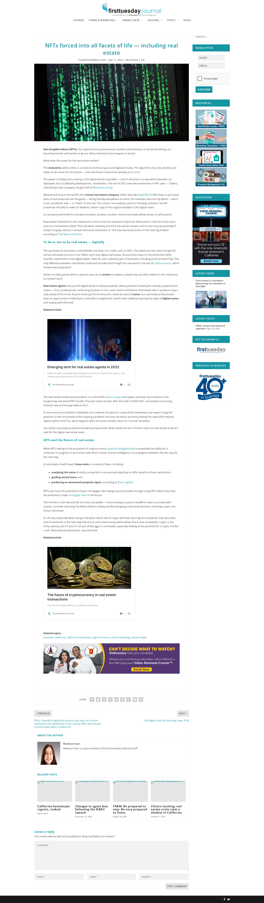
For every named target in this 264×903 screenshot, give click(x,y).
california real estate (78, 637)
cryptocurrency (162, 263)
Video (187, 20)
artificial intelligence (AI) (121, 448)
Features (153, 20)
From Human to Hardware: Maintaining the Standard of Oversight (210, 283)
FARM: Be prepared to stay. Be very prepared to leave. (130, 809)
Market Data (131, 20)
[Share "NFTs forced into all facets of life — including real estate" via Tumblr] (104, 699)
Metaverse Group (103, 187)
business (48, 637)
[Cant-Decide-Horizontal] (111, 676)
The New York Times (70, 234)
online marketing (120, 637)
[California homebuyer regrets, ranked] (54, 791)
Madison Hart (98, 60)
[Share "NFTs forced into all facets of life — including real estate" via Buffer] (122, 699)
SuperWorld (145, 194)
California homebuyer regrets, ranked (53, 807)
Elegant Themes (54, 899)
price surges (114, 397)
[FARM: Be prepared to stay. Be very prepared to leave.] (130, 791)
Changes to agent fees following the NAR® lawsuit (91, 809)
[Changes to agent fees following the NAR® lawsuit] (92, 791)
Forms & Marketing (102, 20)
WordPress (79, 899)
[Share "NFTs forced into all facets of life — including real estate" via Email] (135, 699)
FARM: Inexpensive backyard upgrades (210, 327)
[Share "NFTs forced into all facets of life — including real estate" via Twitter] (98, 699)
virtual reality (138, 637)
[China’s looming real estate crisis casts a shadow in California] (168, 791)
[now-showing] (211, 264)
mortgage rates (78, 495)
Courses (78, 20)
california (60, 637)
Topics (171, 20)
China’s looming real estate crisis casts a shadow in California (166, 809)
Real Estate (132, 60)
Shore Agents (125, 482)
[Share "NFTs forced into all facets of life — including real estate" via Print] (141, 699)
